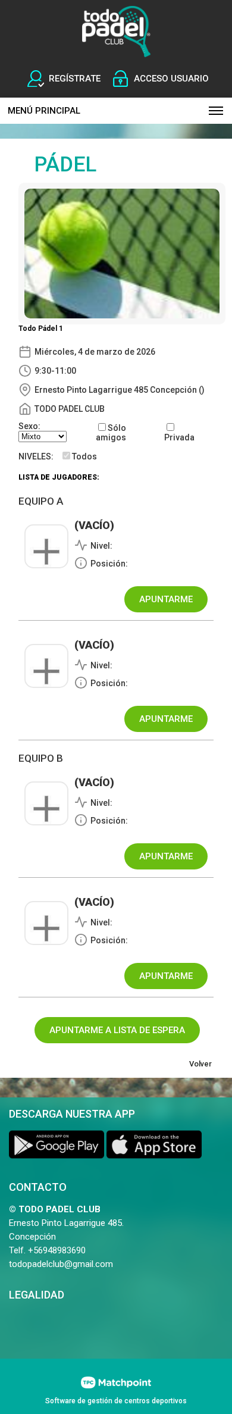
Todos (84, 456)
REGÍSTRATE (75, 78)
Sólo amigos (111, 432)
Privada (179, 437)
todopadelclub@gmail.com (61, 1264)
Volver (200, 1063)
